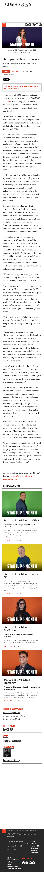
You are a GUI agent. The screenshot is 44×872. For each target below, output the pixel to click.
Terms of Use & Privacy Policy (14, 834)
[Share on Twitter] (7, 729)
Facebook (29, 25)
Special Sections (12, 866)
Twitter (26, 25)
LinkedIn (36, 25)
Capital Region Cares (14, 868)
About (33, 842)
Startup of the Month (12, 718)
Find (40, 25)
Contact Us (34, 852)
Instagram (33, 25)
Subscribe (34, 844)
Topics (9, 858)
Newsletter (34, 848)
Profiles (9, 862)
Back (6, 72)
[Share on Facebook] (4, 729)
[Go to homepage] (18, 6)
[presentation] (4, 25)
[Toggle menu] (8, 25)
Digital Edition (35, 846)
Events (9, 864)
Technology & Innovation (14, 715)
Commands (1, 870)
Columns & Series (13, 860)
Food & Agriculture (11, 712)
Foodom (6, 101)
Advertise (34, 850)
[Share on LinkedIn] (11, 729)
